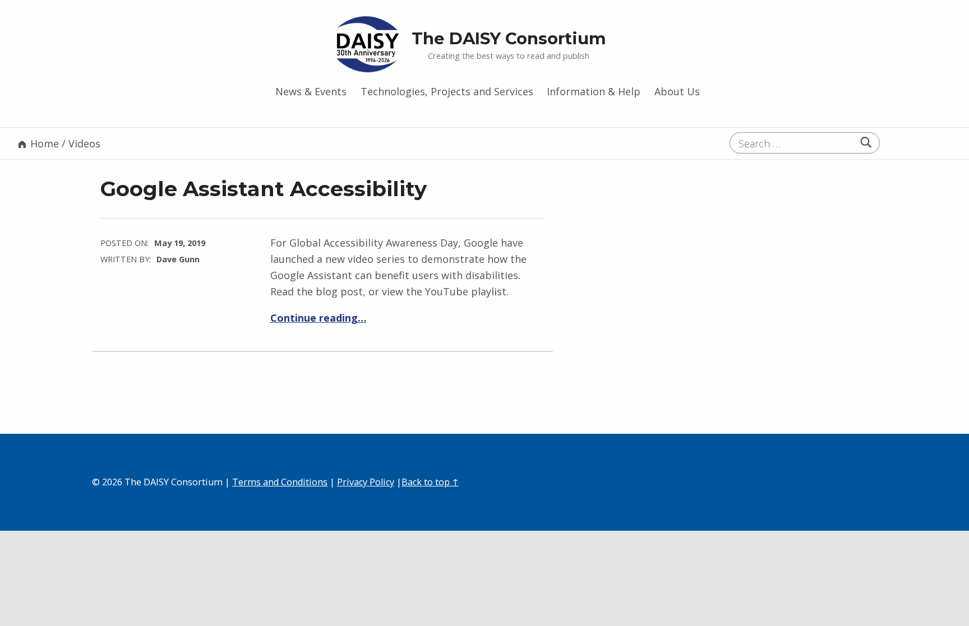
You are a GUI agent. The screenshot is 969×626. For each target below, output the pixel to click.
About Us (677, 91)
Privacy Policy (365, 482)
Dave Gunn (178, 259)
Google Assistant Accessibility (263, 188)
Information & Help (593, 91)
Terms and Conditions (279, 482)
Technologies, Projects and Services (447, 91)
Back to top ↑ (430, 482)
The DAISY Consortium (509, 38)
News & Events (311, 91)
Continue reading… (318, 317)
